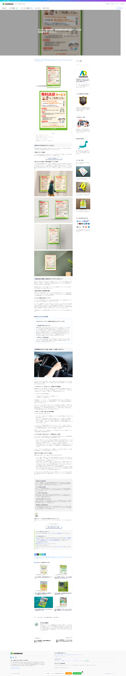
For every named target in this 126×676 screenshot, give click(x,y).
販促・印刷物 (56, 617)
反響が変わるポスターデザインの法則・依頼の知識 (49, 540)
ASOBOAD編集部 (44, 622)
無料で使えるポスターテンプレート (42, 543)
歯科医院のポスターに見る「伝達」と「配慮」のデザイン (45, 140)
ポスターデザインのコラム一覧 (59, 546)
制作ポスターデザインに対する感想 (42, 138)
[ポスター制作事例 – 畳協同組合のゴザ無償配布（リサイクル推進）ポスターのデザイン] (43, 586)
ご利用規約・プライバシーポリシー (66, 660)
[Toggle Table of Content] (70, 133)
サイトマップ (84, 660)
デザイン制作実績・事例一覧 (48, 617)
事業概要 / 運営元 (57, 660)
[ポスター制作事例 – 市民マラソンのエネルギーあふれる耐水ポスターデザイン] (43, 602)
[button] (82, 672)
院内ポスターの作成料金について (53, 158)
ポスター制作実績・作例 (67, 654)
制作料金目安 (68, 673)
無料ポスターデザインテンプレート (78, 654)
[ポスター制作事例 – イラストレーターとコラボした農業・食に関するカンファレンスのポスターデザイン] (63, 602)
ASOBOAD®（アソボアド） (112, 673)
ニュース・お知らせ (76, 660)
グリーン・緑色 (39, 617)
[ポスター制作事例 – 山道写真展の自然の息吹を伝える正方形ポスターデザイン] (63, 586)
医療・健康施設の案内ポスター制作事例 (69, 35)
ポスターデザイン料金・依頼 (58, 654)
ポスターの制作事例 (57, 533)
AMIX (63, 667)
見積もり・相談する (77, 673)
